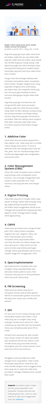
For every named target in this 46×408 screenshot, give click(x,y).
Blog (26, 49)
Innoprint (19, 399)
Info (30, 49)
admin (9, 49)
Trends (36, 49)
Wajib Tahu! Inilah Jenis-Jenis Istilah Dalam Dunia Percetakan (20, 46)
